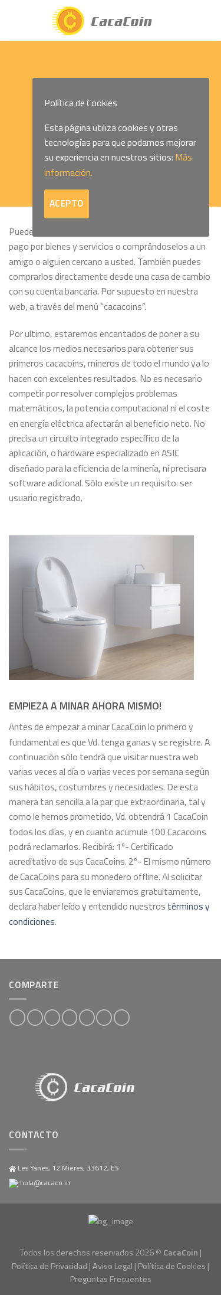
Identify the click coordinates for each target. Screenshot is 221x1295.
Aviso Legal (113, 1266)
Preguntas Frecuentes (110, 1279)
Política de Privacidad (49, 1266)
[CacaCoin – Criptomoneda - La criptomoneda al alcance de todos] (111, 20)
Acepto (67, 203)
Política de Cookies (172, 1266)
